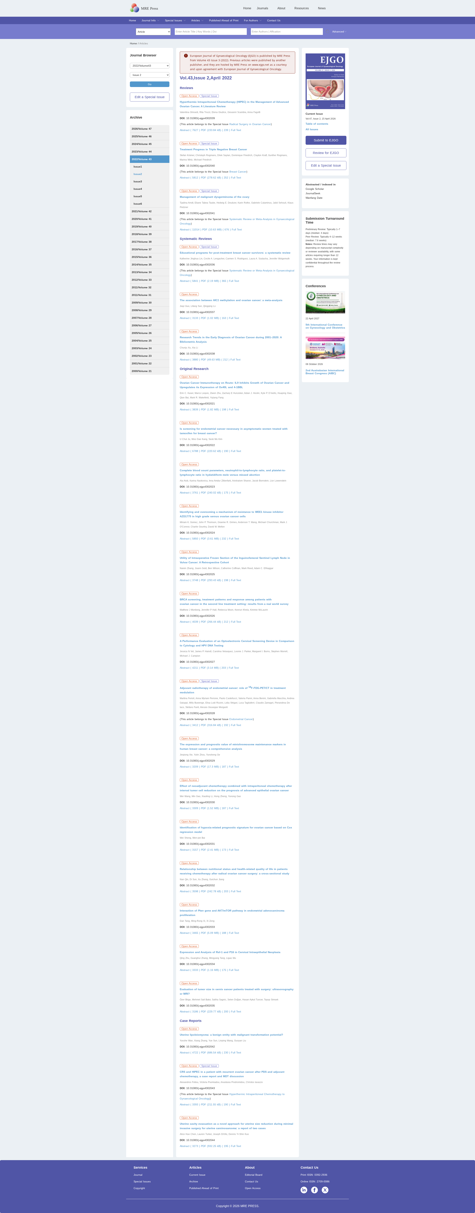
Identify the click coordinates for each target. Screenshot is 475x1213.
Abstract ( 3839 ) (190, 409)
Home (247, 8)
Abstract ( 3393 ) (190, 1104)
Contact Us (273, 20)
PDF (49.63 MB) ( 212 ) (215, 359)
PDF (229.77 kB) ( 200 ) (216, 1011)
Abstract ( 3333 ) (190, 969)
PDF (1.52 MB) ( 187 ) (215, 808)
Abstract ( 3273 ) (190, 1146)
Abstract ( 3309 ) (190, 808)
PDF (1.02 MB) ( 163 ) (215, 318)
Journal (138, 1174)
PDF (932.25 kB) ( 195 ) (216, 1146)
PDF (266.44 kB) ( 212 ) (216, 621)
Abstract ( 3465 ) (190, 932)
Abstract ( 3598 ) (190, 891)
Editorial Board (253, 1174)
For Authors (251, 20)
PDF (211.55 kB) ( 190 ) (216, 1104)
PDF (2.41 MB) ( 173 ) (215, 849)
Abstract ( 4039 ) (190, 621)
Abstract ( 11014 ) (191, 229)
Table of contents (317, 123)
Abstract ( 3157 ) (190, 849)
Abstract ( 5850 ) (190, 538)
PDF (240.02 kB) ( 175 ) (216, 492)
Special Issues (173, 20)
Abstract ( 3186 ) (190, 1011)
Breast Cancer (237, 171)
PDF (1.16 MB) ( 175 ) (215, 969)
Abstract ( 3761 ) (190, 492)
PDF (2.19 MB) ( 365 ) (215, 280)
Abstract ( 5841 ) (190, 280)
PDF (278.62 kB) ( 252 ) (216, 177)
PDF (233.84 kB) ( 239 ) (216, 130)
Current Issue (197, 1174)
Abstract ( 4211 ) (190, 667)
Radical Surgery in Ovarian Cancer (250, 124)
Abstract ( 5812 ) (190, 177)
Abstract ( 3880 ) (190, 359)
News (322, 8)
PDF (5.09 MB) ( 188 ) (215, 932)
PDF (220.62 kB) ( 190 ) (216, 451)
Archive (193, 1181)
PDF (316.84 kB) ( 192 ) (216, 725)
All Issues (312, 129)
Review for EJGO (326, 153)
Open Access (253, 1188)
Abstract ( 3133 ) (190, 318)
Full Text (236, 130)
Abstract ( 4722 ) (190, 1052)
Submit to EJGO (326, 140)
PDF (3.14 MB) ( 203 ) (215, 667)
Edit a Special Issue (150, 97)
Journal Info (149, 20)
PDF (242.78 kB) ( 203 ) (216, 891)
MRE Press (149, 8)
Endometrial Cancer (241, 719)
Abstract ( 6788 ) (190, 451)
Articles (195, 20)
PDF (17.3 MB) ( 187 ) (215, 766)
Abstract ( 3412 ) (190, 725)
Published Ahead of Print (223, 20)
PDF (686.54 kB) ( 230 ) (216, 1052)
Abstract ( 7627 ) (190, 130)
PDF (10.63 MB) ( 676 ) (217, 229)
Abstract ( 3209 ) (190, 766)
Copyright (139, 1188)
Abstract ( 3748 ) (190, 580)
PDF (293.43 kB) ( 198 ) (216, 580)
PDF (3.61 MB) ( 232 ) (215, 538)
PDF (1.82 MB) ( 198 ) (215, 409)
